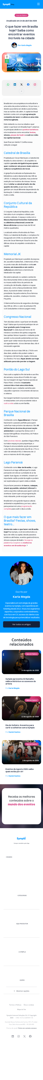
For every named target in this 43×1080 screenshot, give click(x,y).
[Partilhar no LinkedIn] (14, 84)
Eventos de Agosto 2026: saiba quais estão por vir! (19, 770)
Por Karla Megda (25, 45)
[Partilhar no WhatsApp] (8, 84)
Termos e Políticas (15, 1005)
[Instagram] (18, 1036)
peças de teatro (18, 135)
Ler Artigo (5, 651)
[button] (21, 15)
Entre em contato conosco (27, 1028)
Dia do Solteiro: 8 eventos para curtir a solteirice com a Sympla (20, 726)
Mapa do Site (21, 1009)
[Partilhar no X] (21, 84)
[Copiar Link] (21, 91)
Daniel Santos (12, 732)
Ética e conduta (29, 1005)
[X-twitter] (24, 1036)
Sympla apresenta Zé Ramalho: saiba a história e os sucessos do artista (20, 681)
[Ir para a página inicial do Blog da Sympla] (10, 4)
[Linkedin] (12, 1036)
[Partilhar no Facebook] (28, 84)
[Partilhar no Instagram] (35, 84)
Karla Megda (12, 688)
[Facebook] (30, 1036)
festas (32, 132)
